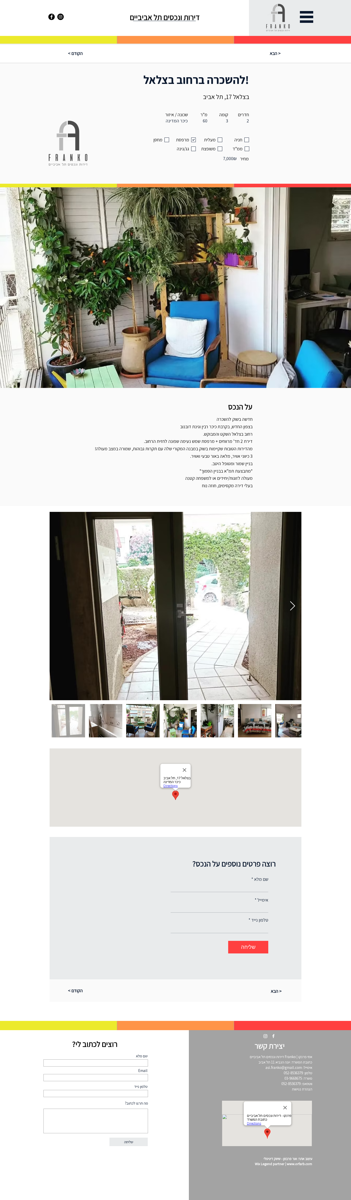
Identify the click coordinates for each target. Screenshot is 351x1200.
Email (142, 1070)
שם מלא (261, 879)
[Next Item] (292, 606)
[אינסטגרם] (265, 1036)
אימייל (262, 900)
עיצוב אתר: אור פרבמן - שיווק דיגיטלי (288, 1158)
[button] (306, 17)
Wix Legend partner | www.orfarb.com (283, 1164)
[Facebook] (51, 17)
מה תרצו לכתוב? (136, 1103)
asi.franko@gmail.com (283, 1067)
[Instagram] (60, 17)
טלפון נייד (259, 920)
